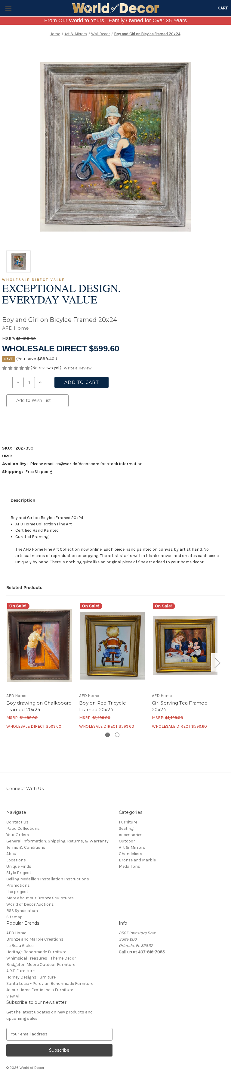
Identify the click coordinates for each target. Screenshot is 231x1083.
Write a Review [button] (77, 368)
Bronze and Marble (137, 860)
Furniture (128, 822)
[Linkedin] (50, 424)
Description (23, 500)
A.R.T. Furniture (20, 970)
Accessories (131, 834)
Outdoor (127, 841)
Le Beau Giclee (19, 945)
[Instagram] (9, 802)
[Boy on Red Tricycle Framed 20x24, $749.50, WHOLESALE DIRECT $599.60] (112, 645)
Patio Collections (23, 828)
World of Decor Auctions (30, 904)
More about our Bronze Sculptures (40, 898)
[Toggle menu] (8, 8)
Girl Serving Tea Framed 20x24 (180, 706)
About (12, 853)
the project (17, 891)
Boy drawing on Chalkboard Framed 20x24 (39, 706)
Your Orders (17, 834)
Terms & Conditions (25, 847)
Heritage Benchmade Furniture (36, 951)
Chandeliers (130, 853)
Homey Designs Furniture (31, 977)
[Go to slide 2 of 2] (117, 735)
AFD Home (16, 932)
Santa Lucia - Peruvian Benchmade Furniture (49, 983)
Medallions (129, 866)
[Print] (30, 424)
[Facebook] (9, 424)
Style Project (18, 872)
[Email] (20, 424)
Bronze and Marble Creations (34, 939)
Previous (8, 662)
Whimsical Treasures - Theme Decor (41, 958)
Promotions (18, 885)
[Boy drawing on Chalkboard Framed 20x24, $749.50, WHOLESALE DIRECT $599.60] (39, 645)
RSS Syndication (22, 910)
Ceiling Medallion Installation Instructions (47, 879)
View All (13, 996)
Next (217, 662)
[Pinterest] (60, 424)
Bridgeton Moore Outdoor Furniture (40, 964)
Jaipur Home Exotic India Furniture (39, 989)
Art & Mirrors (132, 847)
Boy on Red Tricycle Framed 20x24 (102, 706)
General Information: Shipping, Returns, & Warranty (57, 841)
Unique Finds (18, 866)
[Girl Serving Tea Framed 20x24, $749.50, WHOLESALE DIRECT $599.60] (185, 645)
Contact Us (17, 822)
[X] (40, 424)
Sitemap (14, 917)
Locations (16, 860)
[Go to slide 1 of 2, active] (107, 735)
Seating (126, 828)
